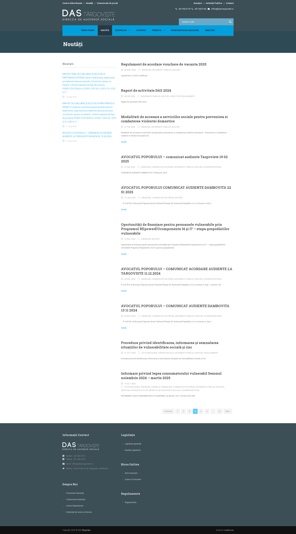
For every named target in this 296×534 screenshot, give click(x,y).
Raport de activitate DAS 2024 (146, 90)
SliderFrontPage (212, 167)
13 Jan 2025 (130, 198)
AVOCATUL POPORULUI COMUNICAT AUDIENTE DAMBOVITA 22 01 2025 (176, 189)
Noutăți (89, 3)
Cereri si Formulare (161, 387)
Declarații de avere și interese (79, 512)
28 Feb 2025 (129, 96)
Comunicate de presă (107, 3)
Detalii (123, 142)
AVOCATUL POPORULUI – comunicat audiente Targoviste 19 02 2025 (174, 159)
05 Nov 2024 (130, 316)
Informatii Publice (162, 70)
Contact (230, 3)
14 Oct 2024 (130, 384)
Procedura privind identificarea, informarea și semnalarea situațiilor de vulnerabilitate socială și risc (169, 344)
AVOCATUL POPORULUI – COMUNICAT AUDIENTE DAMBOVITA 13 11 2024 (175, 308)
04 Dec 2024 (129, 279)
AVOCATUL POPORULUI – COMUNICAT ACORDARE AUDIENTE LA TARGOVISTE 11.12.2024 (176, 271)
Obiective (210, 30)
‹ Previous (168, 411)
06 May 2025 (130, 70)
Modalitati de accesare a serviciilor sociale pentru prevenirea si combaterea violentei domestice (174, 119)
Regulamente (188, 96)
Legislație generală (133, 444)
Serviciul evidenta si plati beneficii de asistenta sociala (151, 390)
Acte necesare (149, 353)
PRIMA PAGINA (88, 30)
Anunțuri (198, 3)
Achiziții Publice (214, 3)
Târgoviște (86, 530)
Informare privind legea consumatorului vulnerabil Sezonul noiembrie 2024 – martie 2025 (171, 375)
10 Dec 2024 (129, 239)
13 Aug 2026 (71, 97)
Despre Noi (121, 30)
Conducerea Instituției (75, 499)
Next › (227, 411)
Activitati (141, 30)
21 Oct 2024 (130, 353)
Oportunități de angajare (185, 30)
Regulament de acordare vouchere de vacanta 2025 (163, 64)
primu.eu (230, 530)
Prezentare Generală (75, 493)
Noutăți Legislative (133, 450)
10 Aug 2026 (71, 141)
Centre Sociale (166, 353)
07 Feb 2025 (129, 127)
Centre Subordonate (72, 3)
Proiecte (156, 30)
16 (219, 411)
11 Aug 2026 (71, 126)
